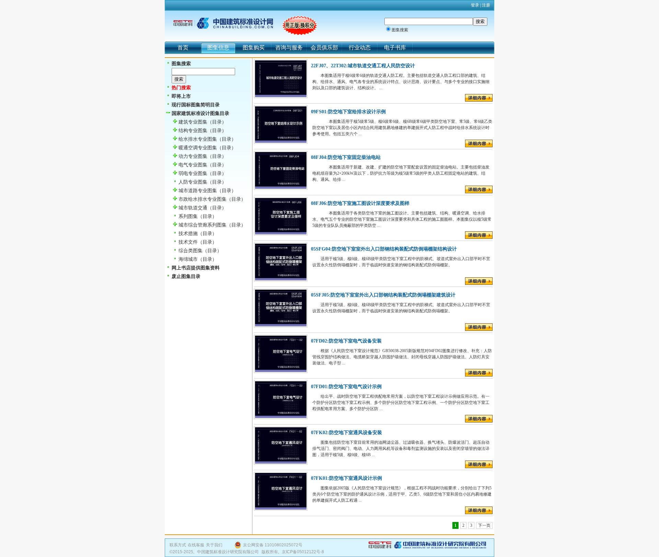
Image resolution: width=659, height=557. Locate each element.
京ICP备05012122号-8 (303, 551)
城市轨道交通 (192, 207)
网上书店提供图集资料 (196, 267)
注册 (486, 5)
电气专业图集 (192, 164)
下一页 (484, 525)
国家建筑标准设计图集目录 (200, 113)
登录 (475, 5)
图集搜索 (400, 29)
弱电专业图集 (192, 173)
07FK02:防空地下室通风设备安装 (346, 432)
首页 (182, 47)
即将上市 (181, 96)
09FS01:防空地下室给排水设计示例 (348, 111)
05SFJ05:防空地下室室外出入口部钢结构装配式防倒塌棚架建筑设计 (383, 295)
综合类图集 (190, 250)
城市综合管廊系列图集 (202, 225)
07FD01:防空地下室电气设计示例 (346, 386)
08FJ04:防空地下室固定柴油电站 (346, 157)
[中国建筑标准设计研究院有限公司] (427, 547)
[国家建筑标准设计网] (223, 23)
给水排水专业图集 (197, 139)
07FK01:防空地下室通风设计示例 (346, 478)
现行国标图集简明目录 (196, 104)
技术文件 (188, 242)
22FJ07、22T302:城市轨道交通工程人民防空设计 (363, 65)
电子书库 (395, 47)
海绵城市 (188, 259)
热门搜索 (181, 87)
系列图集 (188, 216)
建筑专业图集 (192, 122)
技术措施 (188, 233)
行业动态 (360, 47)
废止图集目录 (186, 276)
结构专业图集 (192, 130)
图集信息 (218, 47)
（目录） (217, 122)
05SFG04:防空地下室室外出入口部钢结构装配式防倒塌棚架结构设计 (384, 249)
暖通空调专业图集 (197, 147)
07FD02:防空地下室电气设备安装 (346, 341)
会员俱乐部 (324, 47)
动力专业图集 (192, 156)
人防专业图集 (192, 182)
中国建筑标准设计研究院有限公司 (228, 551)
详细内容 (479, 98)
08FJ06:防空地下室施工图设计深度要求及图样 (360, 203)
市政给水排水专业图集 (202, 199)
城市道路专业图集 (197, 190)
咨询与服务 (289, 47)
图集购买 (254, 47)
